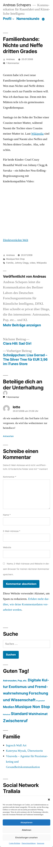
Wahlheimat (38, 714)
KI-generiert (40, 701)
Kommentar (9, 477)
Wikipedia (37, 134)
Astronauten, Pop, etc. (15, 680)
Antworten (8, 436)
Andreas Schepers (17, 5)
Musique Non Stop (15, 259)
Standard (19, 713)
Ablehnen (26, 830)
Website (7, 547)
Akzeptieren (26, 822)
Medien (8, 707)
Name (7, 515)
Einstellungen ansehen (26, 837)
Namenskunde (27, 19)
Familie (9, 262)
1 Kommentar (12, 63)
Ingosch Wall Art (16, 745)
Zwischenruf (15, 720)
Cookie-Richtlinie (14, 843)
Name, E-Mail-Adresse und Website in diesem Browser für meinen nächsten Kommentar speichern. (26, 569)
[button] (49, 799)
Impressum (40, 843)
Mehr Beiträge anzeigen (22, 325)
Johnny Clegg (22, 262)
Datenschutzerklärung (29, 843)
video (32, 262)
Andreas (10, 59)
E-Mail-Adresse (11, 531)
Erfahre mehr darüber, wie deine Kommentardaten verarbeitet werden (26, 604)
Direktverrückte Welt (15, 240)
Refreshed (6, 714)
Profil (7, 19)
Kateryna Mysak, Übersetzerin (24, 751)
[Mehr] (43, 19)
